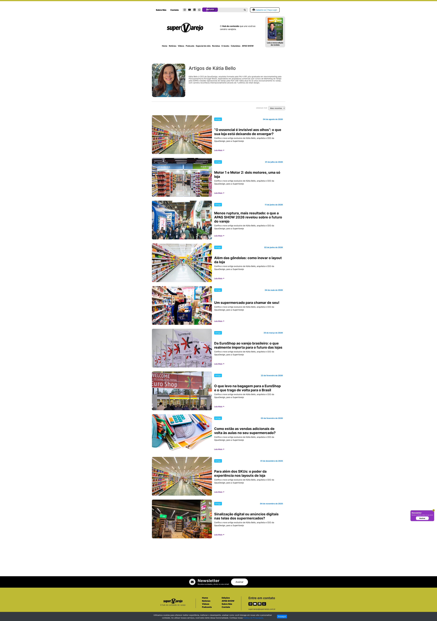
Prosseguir (282, 616)
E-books (225, 46)
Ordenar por (261, 108)
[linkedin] (194, 10)
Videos (205, 604)
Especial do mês (203, 46)
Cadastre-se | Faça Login (266, 10)
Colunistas (235, 46)
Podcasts (190, 46)
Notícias (172, 46)
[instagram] (185, 10)
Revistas (216, 46)
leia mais (218, 150)
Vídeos (181, 46)
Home (164, 46)
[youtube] (190, 10)
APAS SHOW (248, 46)
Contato (174, 10)
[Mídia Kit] (204, 10)
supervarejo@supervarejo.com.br (261, 609)
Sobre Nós (161, 10)
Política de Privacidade (253, 618)
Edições (226, 598)
